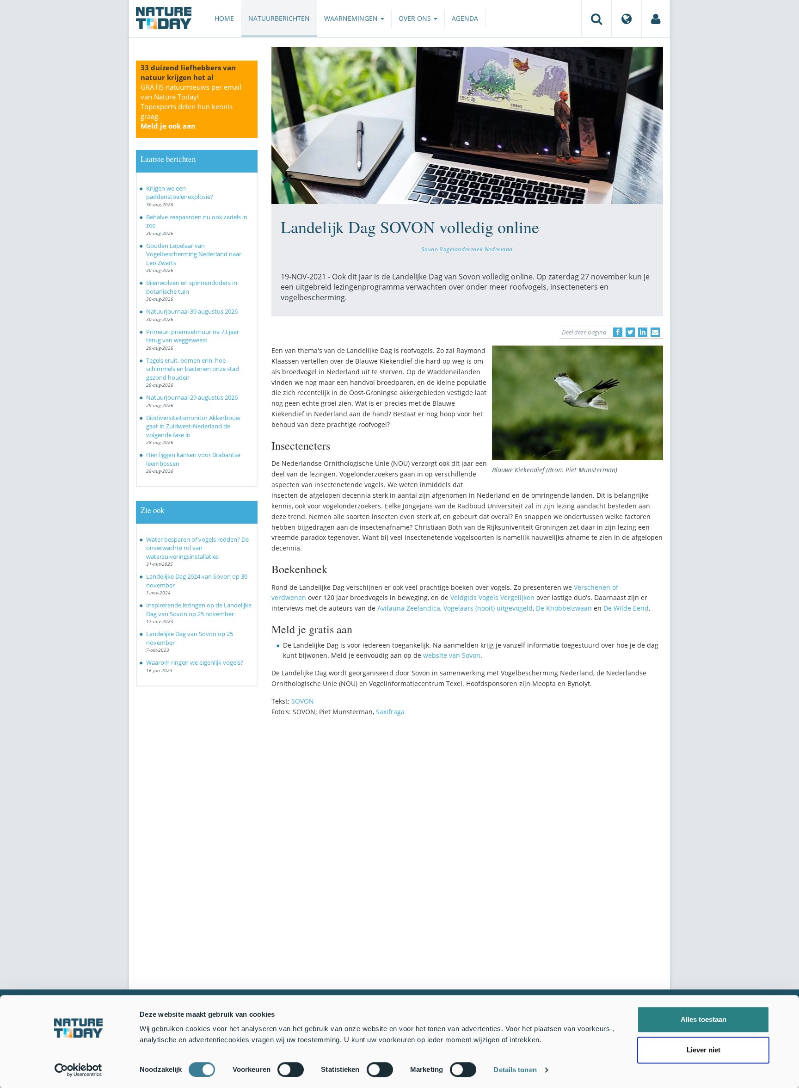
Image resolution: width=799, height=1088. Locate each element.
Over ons (416, 18)
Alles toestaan (703, 1019)
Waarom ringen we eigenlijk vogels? (194, 662)
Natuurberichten (279, 18)
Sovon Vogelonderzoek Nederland (467, 249)
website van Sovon (451, 655)
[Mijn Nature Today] (655, 18)
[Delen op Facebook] (617, 332)
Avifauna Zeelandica (408, 608)
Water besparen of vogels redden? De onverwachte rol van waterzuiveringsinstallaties (197, 548)
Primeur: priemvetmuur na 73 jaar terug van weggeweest (192, 336)
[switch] (290, 1069)
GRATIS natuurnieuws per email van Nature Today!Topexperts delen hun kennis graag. (191, 106)
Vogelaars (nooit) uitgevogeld (488, 608)
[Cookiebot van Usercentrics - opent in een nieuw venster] (78, 1070)
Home (224, 18)
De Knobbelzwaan (564, 608)
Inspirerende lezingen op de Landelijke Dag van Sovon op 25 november (199, 609)
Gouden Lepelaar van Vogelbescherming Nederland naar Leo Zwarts (193, 254)
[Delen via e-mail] (655, 332)
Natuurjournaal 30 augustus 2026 (192, 311)
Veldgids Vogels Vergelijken (492, 597)
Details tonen (514, 1070)
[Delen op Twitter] (630, 332)
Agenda (465, 18)
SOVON (302, 701)
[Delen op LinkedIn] (642, 332)
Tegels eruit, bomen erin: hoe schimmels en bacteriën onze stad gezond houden (192, 369)
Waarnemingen (352, 18)
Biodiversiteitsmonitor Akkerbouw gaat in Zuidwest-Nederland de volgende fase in (193, 426)
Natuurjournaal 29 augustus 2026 (192, 397)
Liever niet (703, 1050)
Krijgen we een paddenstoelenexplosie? (179, 192)
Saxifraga (390, 711)
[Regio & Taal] (626, 18)
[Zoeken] (596, 18)
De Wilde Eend (626, 608)
